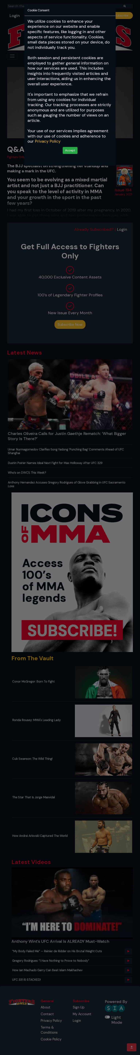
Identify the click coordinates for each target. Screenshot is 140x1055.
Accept (70, 150)
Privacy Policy (48, 141)
